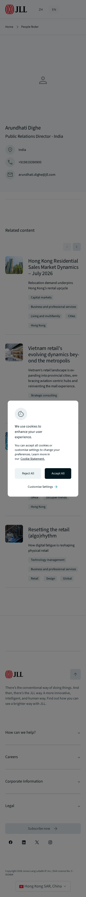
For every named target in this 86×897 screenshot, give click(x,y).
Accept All (58, 473)
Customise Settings (43, 486)
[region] (43, 449)
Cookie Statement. (33, 459)
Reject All (28, 473)
